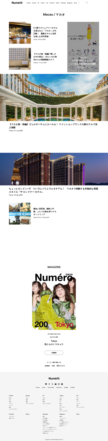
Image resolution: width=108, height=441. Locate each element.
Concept (38, 387)
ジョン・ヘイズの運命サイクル (49, 427)
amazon (47, 365)
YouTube (55, 384)
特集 (10, 398)
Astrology (63, 3)
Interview (52, 3)
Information (59, 387)
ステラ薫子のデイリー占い (48, 431)
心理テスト (45, 425)
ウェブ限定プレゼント (64, 422)
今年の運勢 (45, 418)
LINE (46, 384)
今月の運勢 (45, 420)
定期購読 (54, 352)
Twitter (52, 384)
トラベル (78, 403)
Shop (75, 3)
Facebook (49, 384)
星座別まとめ (45, 433)
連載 (10, 407)
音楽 (60, 405)
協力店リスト (62, 425)
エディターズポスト (13, 409)
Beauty (34, 3)
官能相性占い (45, 422)
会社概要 (66, 387)
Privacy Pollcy (51, 387)
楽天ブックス (61, 365)
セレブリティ (62, 407)
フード (77, 401)
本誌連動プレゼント (64, 423)
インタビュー (12, 416)
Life (47, 3)
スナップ (11, 405)
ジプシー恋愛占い (46, 423)
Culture (43, 3)
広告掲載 (72, 387)
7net (53, 365)
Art (38, 3)
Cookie (43, 387)
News (10, 399)
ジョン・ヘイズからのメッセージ (50, 429)
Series (57, 3)
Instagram (59, 384)
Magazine (69, 3)
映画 (60, 403)
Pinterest (62, 384)
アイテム (11, 403)
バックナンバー (63, 418)
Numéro (17, 3)
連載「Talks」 (12, 418)
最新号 (61, 416)
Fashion (29, 3)
